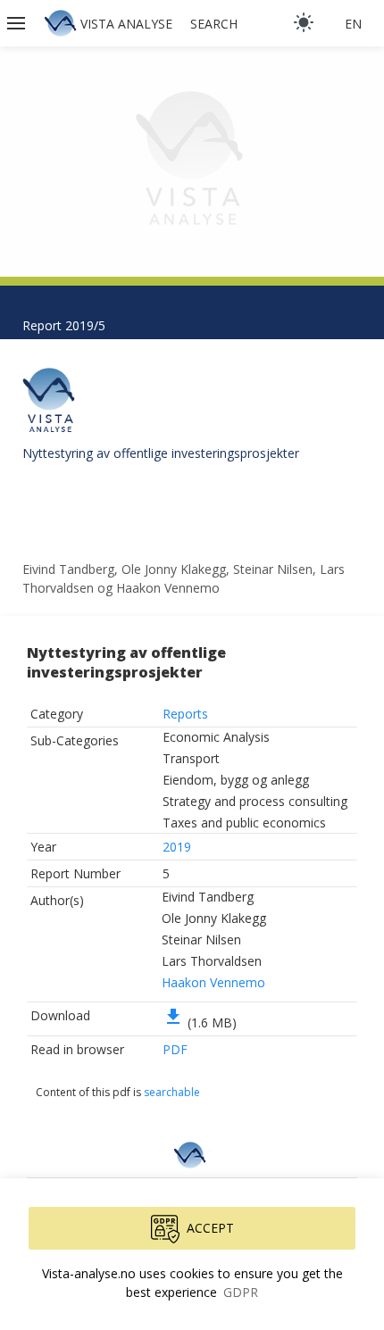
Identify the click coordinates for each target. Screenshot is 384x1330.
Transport (191, 758)
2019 (177, 846)
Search (214, 23)
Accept (210, 1227)
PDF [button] (175, 1049)
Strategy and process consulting (255, 801)
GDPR (240, 1292)
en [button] (353, 23)
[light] (303, 22)
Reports (185, 713)
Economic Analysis (216, 736)
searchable (172, 1092)
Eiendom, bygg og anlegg (236, 779)
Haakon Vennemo (213, 982)
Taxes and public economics (244, 822)
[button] (18, 23)
